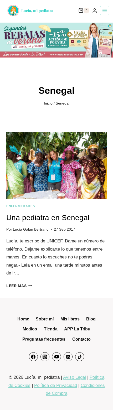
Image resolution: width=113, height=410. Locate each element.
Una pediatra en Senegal (47, 218)
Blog (91, 319)
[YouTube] (56, 356)
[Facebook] (33, 356)
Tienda (51, 329)
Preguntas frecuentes (43, 339)
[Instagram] (44, 356)
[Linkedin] (68, 356)
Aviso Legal (74, 377)
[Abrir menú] (104, 10)
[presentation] (56, 165)
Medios (30, 329)
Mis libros (70, 319)
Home (23, 319)
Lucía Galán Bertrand (31, 229)
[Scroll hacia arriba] (101, 396)
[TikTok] (79, 356)
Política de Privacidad (55, 385)
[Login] (94, 10)
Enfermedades (20, 206)
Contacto (81, 339)
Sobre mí (45, 319)
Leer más (19, 286)
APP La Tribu (77, 329)
